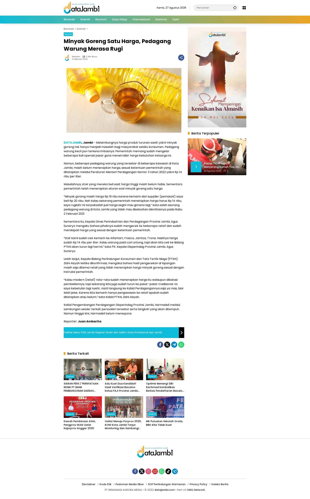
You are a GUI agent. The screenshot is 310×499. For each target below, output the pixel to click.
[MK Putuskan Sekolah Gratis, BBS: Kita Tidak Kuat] (165, 407)
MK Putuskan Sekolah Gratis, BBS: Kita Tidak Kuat (164, 423)
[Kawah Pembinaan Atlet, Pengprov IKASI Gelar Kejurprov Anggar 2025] (83, 407)
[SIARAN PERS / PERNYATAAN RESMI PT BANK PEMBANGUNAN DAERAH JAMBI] (83, 369)
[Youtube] (155, 471)
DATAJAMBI (73, 143)
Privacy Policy (198, 484)
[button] (234, 8)
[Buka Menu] (244, 8)
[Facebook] (160, 345)
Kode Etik (105, 484)
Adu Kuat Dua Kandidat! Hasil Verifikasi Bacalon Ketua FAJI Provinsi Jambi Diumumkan (121, 387)
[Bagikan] (181, 58)
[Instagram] (148, 471)
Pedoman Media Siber (130, 484)
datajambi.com (164, 490)
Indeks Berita (219, 484)
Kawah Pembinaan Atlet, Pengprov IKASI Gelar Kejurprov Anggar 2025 (80, 425)
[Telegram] (174, 345)
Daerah (68, 34)
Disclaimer (88, 484)
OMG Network (196, 490)
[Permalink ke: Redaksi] (68, 57)
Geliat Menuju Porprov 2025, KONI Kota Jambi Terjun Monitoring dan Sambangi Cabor (123, 425)
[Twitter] (167, 345)
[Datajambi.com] (82, 7)
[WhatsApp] (181, 345)
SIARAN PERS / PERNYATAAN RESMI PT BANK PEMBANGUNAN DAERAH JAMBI (81, 387)
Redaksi (76, 57)
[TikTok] (168, 471)
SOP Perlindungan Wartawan (166, 484)
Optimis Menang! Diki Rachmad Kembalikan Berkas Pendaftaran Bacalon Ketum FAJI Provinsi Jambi (165, 387)
